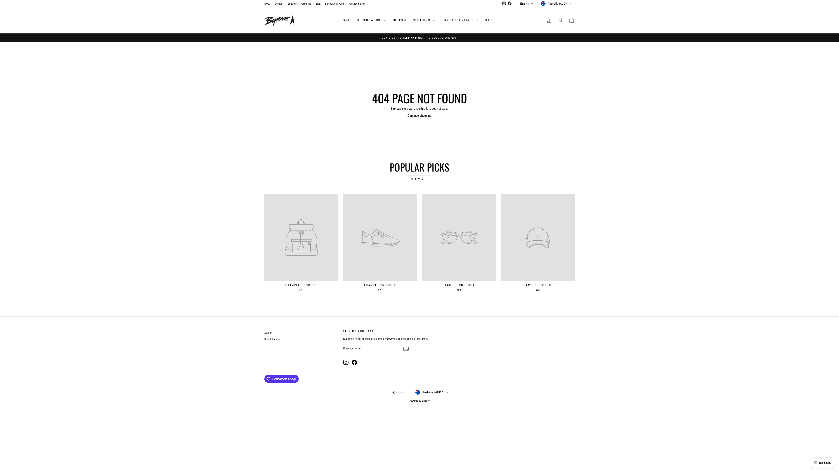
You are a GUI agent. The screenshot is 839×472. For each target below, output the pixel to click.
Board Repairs (272, 339)
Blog (318, 3)
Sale (490, 20)
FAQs (267, 3)
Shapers (292, 3)
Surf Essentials (458, 20)
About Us (306, 3)
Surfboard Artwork (334, 3)
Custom (399, 20)
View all (419, 179)
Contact (279, 3)
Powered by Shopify (419, 401)
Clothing (422, 20)
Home (345, 20)
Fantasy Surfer (357, 3)
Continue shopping (419, 115)
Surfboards (369, 20)
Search (268, 333)
